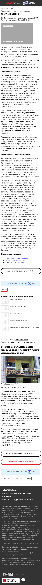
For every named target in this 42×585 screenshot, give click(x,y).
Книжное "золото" (16, 313)
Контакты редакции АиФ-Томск (16, 494)
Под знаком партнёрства (16, 258)
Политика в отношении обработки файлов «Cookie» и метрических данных (19, 554)
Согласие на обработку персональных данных (20, 547)
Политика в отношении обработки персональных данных (16, 550)
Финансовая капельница (18, 320)
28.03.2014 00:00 (7, 9)
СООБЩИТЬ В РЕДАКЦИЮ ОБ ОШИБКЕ (18, 500)
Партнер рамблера (20, 574)
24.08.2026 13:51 (7, 340)
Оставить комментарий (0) (21, 462)
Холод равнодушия (14, 262)
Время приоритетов (14, 260)
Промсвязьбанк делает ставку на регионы (24, 327)
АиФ (17, 384)
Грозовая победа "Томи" (18, 306)
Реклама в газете (9, 497)
